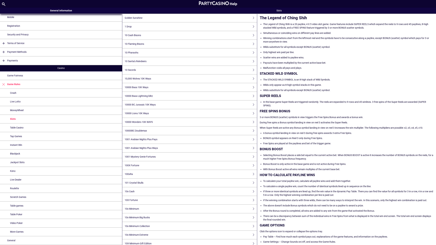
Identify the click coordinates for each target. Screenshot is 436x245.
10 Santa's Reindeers (135, 61)
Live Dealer (15, 179)
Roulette (14, 188)
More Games (17, 231)
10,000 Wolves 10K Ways (138, 78)
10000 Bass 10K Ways (136, 87)
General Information (61, 10)
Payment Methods (17, 52)
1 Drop (128, 26)
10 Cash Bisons (133, 35)
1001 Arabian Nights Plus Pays (141, 139)
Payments (12, 60)
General (11, 240)
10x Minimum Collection (137, 226)
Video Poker (16, 223)
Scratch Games (18, 197)
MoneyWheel (17, 110)
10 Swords (130, 70)
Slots (13, 119)
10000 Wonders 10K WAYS (139, 122)
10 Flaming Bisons (134, 44)
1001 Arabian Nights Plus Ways (141, 148)
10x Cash (130, 191)
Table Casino (17, 127)
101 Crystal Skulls (134, 182)
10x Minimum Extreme (136, 234)
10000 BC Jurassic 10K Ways (140, 104)
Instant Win (16, 145)
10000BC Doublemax (136, 130)
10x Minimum (132, 208)
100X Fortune (132, 165)
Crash (13, 93)
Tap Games (16, 136)
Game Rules (13, 84)
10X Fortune (131, 200)
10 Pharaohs (131, 52)
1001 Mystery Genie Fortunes (140, 156)
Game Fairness (15, 75)
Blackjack (15, 153)
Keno (12, 171)
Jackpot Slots (17, 162)
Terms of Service (15, 43)
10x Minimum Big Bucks (137, 217)
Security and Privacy (18, 34)
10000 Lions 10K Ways (137, 113)
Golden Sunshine (133, 18)
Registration (13, 25)
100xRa (129, 174)
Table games (16, 205)
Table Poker (16, 214)
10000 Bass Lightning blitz (139, 96)
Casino (61, 68)
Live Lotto (15, 101)
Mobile (10, 17)
